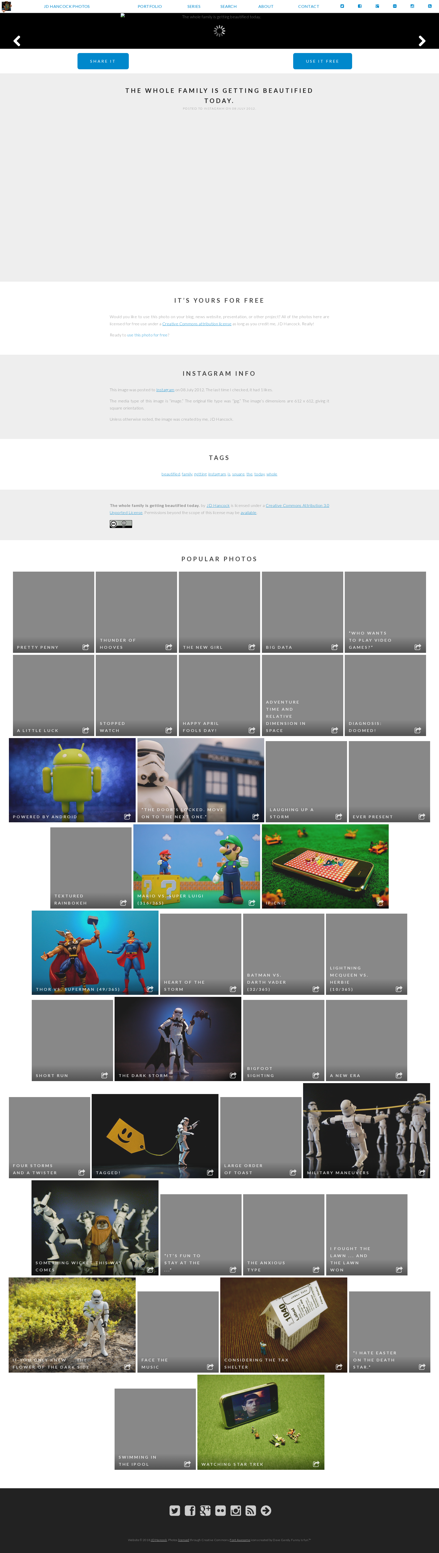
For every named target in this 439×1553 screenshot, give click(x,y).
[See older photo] (395, 31)
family (187, 473)
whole (271, 473)
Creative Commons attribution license (196, 323)
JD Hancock (218, 505)
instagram (217, 473)
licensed (183, 1540)
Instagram (165, 389)
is (229, 473)
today (259, 473)
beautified (171, 473)
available (249, 512)
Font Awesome (240, 1540)
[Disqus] (219, 196)
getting (200, 473)
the (249, 473)
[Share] (86, 648)
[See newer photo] (44, 31)
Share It (103, 61)
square (238, 473)
